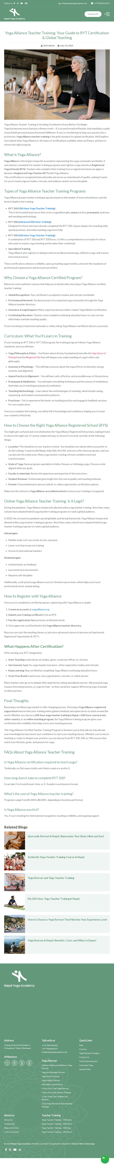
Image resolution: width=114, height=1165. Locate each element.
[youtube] (22, 3)
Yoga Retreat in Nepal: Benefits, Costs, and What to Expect (62, 940)
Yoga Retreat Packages (89, 1053)
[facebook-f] (14, 3)
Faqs (81, 1045)
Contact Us (93, 14)
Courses (83, 1049)
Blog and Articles (11, 1128)
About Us (8, 1120)
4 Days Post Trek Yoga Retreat (55, 1088)
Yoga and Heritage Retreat (53, 1072)
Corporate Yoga (86, 1065)
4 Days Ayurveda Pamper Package (56, 1092)
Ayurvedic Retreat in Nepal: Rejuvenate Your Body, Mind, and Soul (66, 836)
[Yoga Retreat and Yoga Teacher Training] (14, 882)
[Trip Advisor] (26, 3)
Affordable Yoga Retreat (52, 1084)
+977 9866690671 (50, 1049)
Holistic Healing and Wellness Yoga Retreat (57, 1066)
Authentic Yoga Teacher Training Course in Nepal (56, 857)
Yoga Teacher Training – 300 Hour (56, 1128)
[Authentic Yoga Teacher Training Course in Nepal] (14, 861)
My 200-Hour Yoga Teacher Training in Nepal (54, 898)
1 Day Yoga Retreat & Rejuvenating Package (57, 1105)
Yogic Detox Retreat (51, 1076)
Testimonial (9, 1124)
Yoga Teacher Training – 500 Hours (57, 1132)
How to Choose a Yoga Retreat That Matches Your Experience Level (67, 919)
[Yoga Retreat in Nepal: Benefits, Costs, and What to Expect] (14, 944)
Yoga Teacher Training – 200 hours (57, 1124)
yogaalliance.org (40, 609)
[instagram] (18, 3)
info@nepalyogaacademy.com (54, 1052)
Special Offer (85, 1069)
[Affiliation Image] (7, 1063)
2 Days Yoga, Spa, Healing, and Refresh (55, 1098)
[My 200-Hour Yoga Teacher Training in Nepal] (14, 902)
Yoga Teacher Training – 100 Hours (57, 1120)
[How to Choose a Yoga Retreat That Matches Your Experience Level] (14, 923)
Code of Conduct (11, 1132)
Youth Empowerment (88, 1061)
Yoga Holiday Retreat (51, 1080)
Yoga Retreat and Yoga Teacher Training (51, 877)
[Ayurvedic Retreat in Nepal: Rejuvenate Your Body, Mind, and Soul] (14, 840)
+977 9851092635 (50, 1045)
